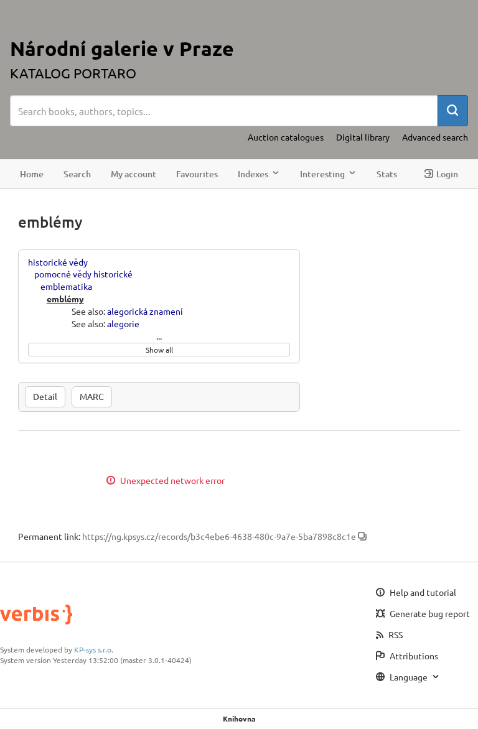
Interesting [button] (322, 174)
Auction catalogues (286, 136)
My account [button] (133, 174)
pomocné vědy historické (83, 273)
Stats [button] (387, 174)
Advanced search (435, 136)
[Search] (452, 110)
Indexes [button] (253, 174)
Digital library (363, 136)
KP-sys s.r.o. (93, 649)
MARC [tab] (92, 396)
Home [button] (32, 174)
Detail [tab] (45, 396)
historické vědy (58, 261)
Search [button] (77, 174)
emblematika (66, 286)
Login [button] (447, 174)
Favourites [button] (197, 174)
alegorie (123, 323)
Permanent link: (49, 536)
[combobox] (224, 110)
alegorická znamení (145, 311)
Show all (159, 350)
